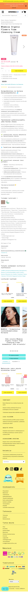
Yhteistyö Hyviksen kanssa (9, 534)
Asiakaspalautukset (7, 496)
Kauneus (7, 20)
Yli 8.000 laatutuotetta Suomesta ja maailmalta (14, 1)
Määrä (2, 68)
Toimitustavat (6, 494)
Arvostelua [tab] (5, 361)
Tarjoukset (20, 274)
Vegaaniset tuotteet (17, 276)
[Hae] (25, 15)
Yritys (4, 526)
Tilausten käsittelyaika (8, 498)
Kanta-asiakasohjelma (8, 500)
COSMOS (3, 270)
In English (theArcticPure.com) (10, 543)
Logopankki (5, 537)
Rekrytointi (5, 532)
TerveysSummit (6, 541)
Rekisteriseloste (6, 519)
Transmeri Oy (4, 252)
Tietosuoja (5, 515)
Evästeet (5, 517)
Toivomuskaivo (6, 503)
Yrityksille (5, 505)
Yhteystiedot (6, 491)
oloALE (18, 272)
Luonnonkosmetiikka (11, 272)
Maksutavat (5, 492)
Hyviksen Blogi (6, 530)
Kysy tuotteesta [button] (14, 358)
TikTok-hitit (9, 276)
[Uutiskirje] (23, 461)
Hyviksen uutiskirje (7, 502)
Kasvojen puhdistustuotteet (7, 22)
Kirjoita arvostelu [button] (15, 355)
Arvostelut (5, 528)
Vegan (24, 276)
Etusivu (2, 20)
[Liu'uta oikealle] (24, 46)
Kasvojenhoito (12, 20)
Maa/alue (11, 579)
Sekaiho (15, 274)
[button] (25, 12)
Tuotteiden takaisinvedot (8, 507)
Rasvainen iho (9, 274)
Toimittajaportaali (7, 539)
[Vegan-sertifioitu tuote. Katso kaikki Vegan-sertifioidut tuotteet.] (7, 202)
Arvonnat (5, 536)
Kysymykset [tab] (15, 361)
